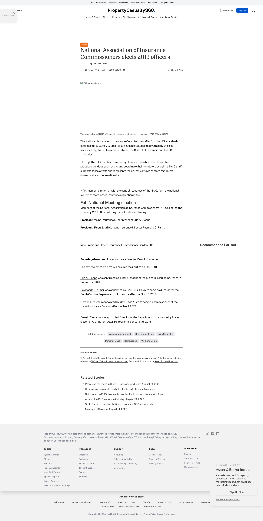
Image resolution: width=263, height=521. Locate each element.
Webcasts (123, 3)
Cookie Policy (155, 455)
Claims (47, 459)
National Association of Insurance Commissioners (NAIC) (119, 141)
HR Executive (108, 506)
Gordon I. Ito (87, 302)
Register (242, 10)
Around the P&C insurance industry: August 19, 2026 (114, 399)
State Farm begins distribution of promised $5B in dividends (119, 404)
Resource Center (138, 3)
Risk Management (52, 468)
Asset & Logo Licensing (125, 463)
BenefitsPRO (104, 502)
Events (19, 10)
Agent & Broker (51, 455)
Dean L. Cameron (90, 317)
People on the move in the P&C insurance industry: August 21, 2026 (122, 384)
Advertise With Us (123, 459)
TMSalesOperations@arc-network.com (109, 361)
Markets (48, 463)
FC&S (91, 3)
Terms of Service (157, 459)
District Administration (129, 506)
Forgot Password (192, 463)
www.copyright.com (147, 358)
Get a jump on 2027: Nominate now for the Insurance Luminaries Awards (125, 394)
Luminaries (101, 3)
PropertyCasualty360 (81, 502)
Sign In (187, 454)
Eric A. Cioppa (88, 278)
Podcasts (113, 3)
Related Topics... (96, 334)
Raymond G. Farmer (92, 290)
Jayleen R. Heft (100, 64)
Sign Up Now (236, 492)
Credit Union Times (126, 502)
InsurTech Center (52, 472)
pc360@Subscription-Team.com (60, 440)
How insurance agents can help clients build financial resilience (120, 389)
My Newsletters (192, 467)
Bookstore (152, 3)
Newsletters (228, 10)
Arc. (106, 514)
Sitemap (83, 476)
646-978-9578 (107, 437)
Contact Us (119, 468)
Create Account (191, 458)
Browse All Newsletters (228, 499)
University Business (152, 506)
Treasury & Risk (164, 502)
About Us (118, 455)
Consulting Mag (186, 502)
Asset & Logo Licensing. (166, 361)
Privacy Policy (156, 463)
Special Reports (51, 476)
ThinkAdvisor (58, 502)
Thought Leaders (167, 3)
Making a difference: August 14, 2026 (106, 409)
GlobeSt (146, 502)
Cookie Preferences (166, 514)
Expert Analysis (51, 481)
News (84, 45)
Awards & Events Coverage (57, 485)
